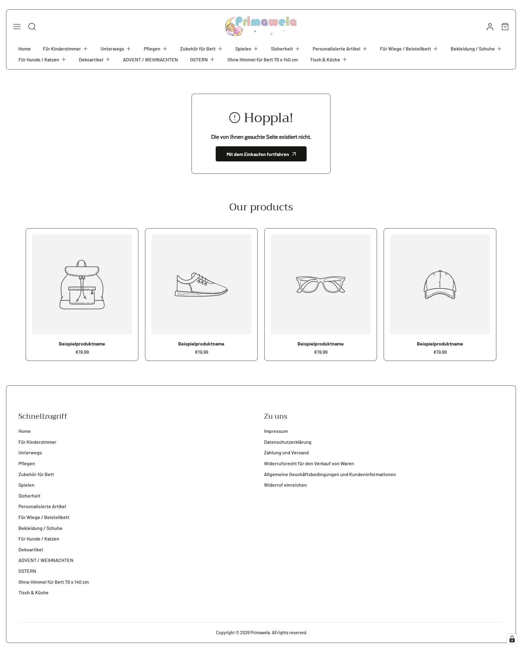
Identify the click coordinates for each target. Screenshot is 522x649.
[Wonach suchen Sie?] (32, 26)
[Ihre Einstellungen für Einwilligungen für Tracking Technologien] (512, 639)
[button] (66, 48)
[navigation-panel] (16, 26)
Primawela (260, 632)
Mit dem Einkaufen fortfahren (258, 154)
